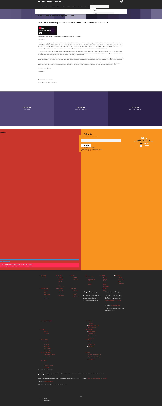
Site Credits (76, 297)
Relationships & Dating (49, 354)
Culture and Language (47, 82)
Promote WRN (91, 331)
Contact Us (46, 299)
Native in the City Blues (135, 109)
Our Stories (121, 283)
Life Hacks (76, 280)
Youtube (5, 136)
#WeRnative (44, 398)
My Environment (92, 327)
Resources (61, 295)
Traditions (61, 277)
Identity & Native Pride (61, 281)
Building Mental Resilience (105, 279)
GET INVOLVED (45, 288)
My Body (75, 277)
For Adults (61, 293)
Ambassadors (47, 294)
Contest (45, 297)
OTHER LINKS (59, 288)
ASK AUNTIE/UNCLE (46, 321)
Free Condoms (47, 348)
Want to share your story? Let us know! (97, 378)
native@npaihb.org (115, 305)
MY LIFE (73, 275)
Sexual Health (47, 357)
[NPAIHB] (122, 1)
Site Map (75, 291)
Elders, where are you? (81, 109)
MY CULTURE (59, 275)
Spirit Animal (27, 109)
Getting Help (91, 359)
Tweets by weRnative (5, 168)
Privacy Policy (91, 344)
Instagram (5, 139)
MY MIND (102, 275)
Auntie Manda (49, 79)
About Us (61, 291)
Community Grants (48, 365)
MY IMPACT (118, 275)
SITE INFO (73, 288)
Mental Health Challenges (106, 285)
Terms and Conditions (95, 151)
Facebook (5, 134)
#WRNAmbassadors (46, 400)
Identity (55, 82)
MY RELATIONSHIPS (46, 352)
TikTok (4, 141)
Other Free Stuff (47, 351)
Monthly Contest (92, 336)
